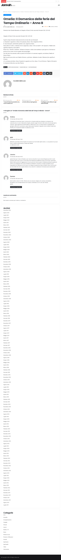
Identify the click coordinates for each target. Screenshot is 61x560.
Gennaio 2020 (6, 259)
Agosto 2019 (6, 271)
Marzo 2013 (6, 455)
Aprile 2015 (6, 394)
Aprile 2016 (6, 365)
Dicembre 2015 (6, 374)
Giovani (5, 524)
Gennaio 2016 (6, 372)
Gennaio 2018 (6, 318)
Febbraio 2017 (6, 342)
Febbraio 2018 (6, 315)
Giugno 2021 (6, 217)
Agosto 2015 (6, 384)
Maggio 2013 (6, 450)
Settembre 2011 (7, 500)
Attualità (5, 517)
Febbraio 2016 (6, 369)
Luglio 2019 (6, 274)
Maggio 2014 (6, 421)
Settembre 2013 (7, 441)
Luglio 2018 (6, 303)
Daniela (12, 176)
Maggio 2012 (6, 480)
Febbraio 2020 (6, 256)
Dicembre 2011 (6, 492)
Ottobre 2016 (6, 352)
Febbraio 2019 (6, 286)
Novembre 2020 (7, 234)
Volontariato (6, 549)
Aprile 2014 (6, 423)
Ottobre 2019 (6, 266)
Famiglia (5, 522)
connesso (11, 200)
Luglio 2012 (6, 475)
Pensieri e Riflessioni (8, 537)
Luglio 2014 (6, 416)
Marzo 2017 (6, 340)
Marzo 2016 (6, 367)
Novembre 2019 (7, 264)
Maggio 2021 (6, 220)
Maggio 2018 (6, 308)
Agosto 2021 (6, 212)
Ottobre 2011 (6, 497)
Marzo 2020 (6, 254)
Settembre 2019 (7, 269)
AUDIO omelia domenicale (13, 67)
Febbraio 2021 (6, 227)
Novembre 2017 (7, 323)
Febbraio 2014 (6, 428)
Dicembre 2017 (6, 320)
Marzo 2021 (6, 225)
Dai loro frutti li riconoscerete (14, 1)
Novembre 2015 (7, 377)
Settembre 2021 (7, 210)
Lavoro (5, 527)
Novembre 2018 (7, 293)
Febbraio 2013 (6, 458)
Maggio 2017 (6, 335)
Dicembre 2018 (6, 291)
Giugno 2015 (6, 389)
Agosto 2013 (6, 443)
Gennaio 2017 (6, 345)
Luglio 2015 (6, 387)
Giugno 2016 (6, 360)
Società (5, 539)
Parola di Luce (6, 534)
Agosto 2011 (6, 502)
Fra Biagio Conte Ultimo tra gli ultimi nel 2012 (48, 102)
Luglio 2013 (6, 446)
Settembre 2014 (7, 411)
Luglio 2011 (6, 505)
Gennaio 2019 (6, 288)
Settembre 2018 (7, 298)
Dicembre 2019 (6, 261)
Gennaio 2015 (6, 401)
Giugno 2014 (6, 419)
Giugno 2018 (6, 306)
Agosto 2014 (6, 414)
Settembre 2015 (7, 382)
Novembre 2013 (7, 436)
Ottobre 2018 (6, 296)
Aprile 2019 (6, 281)
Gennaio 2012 (6, 490)
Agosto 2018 (6, 301)
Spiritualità (5, 544)
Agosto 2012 (6, 473)
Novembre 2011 (7, 495)
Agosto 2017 (6, 328)
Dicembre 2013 (6, 433)
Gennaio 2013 (6, 460)
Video (4, 546)
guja (11, 137)
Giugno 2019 (6, 276)
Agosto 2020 (6, 242)
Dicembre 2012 (6, 463)
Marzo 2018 (6, 313)
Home (5, 11)
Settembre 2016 (7, 355)
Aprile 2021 (6, 222)
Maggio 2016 (6, 362)
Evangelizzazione (16, 11)
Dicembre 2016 (6, 347)
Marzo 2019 (6, 284)
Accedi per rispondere (16, 130)
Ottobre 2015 (6, 379)
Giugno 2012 (6, 478)
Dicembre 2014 (6, 404)
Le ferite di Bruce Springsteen (29, 102)
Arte (4, 514)
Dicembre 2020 (6, 232)
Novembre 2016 (7, 350)
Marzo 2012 (6, 485)
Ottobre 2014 (6, 409)
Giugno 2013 (6, 448)
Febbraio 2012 (6, 487)
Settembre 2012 (7, 470)
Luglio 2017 (6, 330)
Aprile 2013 (6, 453)
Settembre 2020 (7, 239)
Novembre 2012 (7, 465)
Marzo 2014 (6, 426)
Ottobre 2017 (6, 325)
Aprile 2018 (6, 311)
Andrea (12, 117)
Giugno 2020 (6, 247)
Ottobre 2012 (6, 468)
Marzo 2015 (6, 396)
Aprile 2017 (6, 338)
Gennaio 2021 (6, 229)
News (9, 11)
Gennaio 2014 (6, 431)
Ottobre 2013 (6, 438)
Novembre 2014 (7, 406)
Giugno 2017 (6, 333)
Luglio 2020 (6, 244)
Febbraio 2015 (6, 399)
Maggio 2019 (6, 279)
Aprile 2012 (6, 482)
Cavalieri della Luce (10, 26)
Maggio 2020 (6, 249)
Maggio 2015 (6, 392)
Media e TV (6, 529)
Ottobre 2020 (6, 237)
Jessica (12, 154)
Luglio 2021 (6, 215)
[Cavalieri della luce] (8, 5)
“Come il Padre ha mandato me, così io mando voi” (11, 102)
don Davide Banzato (32, 67)
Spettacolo (5, 542)
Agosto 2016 (6, 357)
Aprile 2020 (6, 252)
